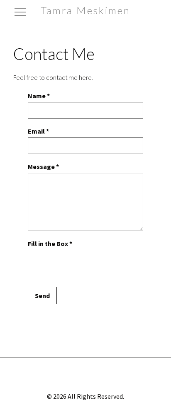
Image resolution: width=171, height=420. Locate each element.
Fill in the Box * (50, 243)
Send (42, 295)
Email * (38, 131)
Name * (39, 96)
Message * (43, 166)
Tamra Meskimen (85, 10)
